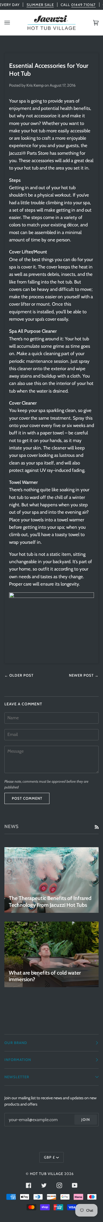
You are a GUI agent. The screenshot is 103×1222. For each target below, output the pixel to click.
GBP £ (49, 1157)
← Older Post (19, 675)
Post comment (27, 798)
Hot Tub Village (46, 1173)
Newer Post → (84, 675)
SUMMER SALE (40, 4)
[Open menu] (12, 22)
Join (85, 1119)
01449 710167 (83, 4)
